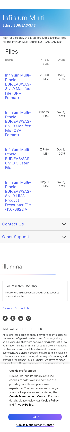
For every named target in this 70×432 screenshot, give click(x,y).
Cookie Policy (50, 400)
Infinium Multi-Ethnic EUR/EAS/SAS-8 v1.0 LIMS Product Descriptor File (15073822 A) (18, 195)
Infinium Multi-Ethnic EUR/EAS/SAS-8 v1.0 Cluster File (18, 158)
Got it (35, 417)
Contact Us (13, 224)
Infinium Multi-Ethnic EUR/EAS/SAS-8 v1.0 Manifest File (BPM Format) (18, 86)
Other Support (16, 236)
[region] (35, 397)
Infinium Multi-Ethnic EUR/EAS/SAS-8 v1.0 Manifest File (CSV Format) (18, 123)
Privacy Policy (24, 404)
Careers (7, 308)
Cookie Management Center (28, 396)
